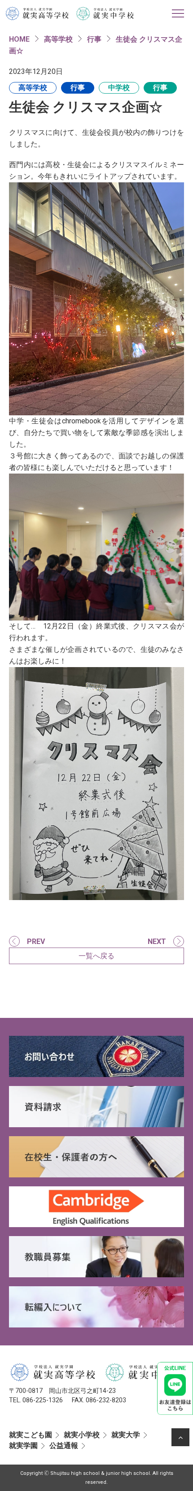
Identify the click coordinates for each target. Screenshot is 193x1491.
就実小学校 (82, 1435)
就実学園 (23, 1445)
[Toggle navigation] (178, 13)
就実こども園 (30, 1435)
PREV (36, 941)
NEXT (157, 941)
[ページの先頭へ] (180, 1437)
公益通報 (63, 1445)
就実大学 (125, 1435)
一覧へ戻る (96, 956)
